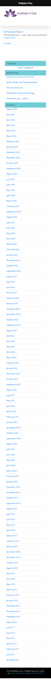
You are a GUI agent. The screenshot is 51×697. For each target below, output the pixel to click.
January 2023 (12, 303)
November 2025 (13, 157)
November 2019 (13, 492)
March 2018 (11, 589)
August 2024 (11, 217)
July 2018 (10, 573)
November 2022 (13, 314)
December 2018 (13, 552)
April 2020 (10, 465)
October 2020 (12, 433)
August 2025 (11, 174)
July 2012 (10, 654)
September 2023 (13, 271)
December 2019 (13, 487)
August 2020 (11, 444)
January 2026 (12, 147)
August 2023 (11, 276)
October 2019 (12, 498)
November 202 (12, 660)
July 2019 (10, 514)
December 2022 (13, 309)
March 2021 (11, 411)
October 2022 (12, 319)
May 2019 (10, 525)
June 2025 (10, 184)
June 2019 (10, 519)
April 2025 (10, 195)
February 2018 (12, 595)
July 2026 (10, 114)
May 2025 (10, 190)
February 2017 (12, 649)
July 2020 (10, 449)
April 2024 (10, 238)
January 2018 (12, 600)
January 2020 (12, 481)
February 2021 (12, 417)
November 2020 (13, 427)
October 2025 (12, 163)
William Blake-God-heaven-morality (21, 82)
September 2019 (13, 503)
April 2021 (10, 406)
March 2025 (11, 201)
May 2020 (10, 460)
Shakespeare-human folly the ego (20, 93)
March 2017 (11, 643)
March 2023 (11, 292)
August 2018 (11, 568)
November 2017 (13, 611)
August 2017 (11, 622)
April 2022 (10, 352)
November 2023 (13, 260)
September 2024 (13, 211)
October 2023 (12, 265)
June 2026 (10, 120)
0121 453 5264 (38, 673)
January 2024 (12, 255)
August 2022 (11, 330)
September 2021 (13, 384)
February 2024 (12, 249)
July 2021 (10, 395)
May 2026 (10, 125)
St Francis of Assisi (13, 31)
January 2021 (12, 422)
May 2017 (10, 638)
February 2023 (12, 298)
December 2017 (13, 606)
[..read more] (9, 37)
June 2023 (10, 287)
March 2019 (11, 535)
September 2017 (13, 616)
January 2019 (12, 546)
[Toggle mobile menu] (45, 12)
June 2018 (10, 579)
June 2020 (10, 454)
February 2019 (12, 541)
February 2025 (12, 206)
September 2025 (13, 168)
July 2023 (10, 282)
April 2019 (10, 530)
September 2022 (13, 325)
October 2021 (12, 379)
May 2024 (10, 233)
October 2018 (12, 562)
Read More (7, 43)
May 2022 (10, 346)
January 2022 (12, 368)
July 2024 (10, 222)
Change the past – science (17, 98)
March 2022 (11, 357)
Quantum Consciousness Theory (20, 77)
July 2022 (10, 336)
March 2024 (11, 244)
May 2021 (10, 400)
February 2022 (12, 363)
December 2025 (13, 152)
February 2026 (12, 141)
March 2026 (11, 136)
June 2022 (10, 341)
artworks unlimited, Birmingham (20, 673)
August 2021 (11, 390)
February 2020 (12, 476)
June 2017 (10, 633)
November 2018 (13, 557)
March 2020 (11, 471)
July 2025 (10, 179)
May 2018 (10, 584)
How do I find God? (14, 87)
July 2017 (10, 627)
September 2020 (13, 438)
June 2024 (10, 228)
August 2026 (11, 109)
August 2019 (11, 508)
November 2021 (13, 373)
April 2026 (10, 130)
